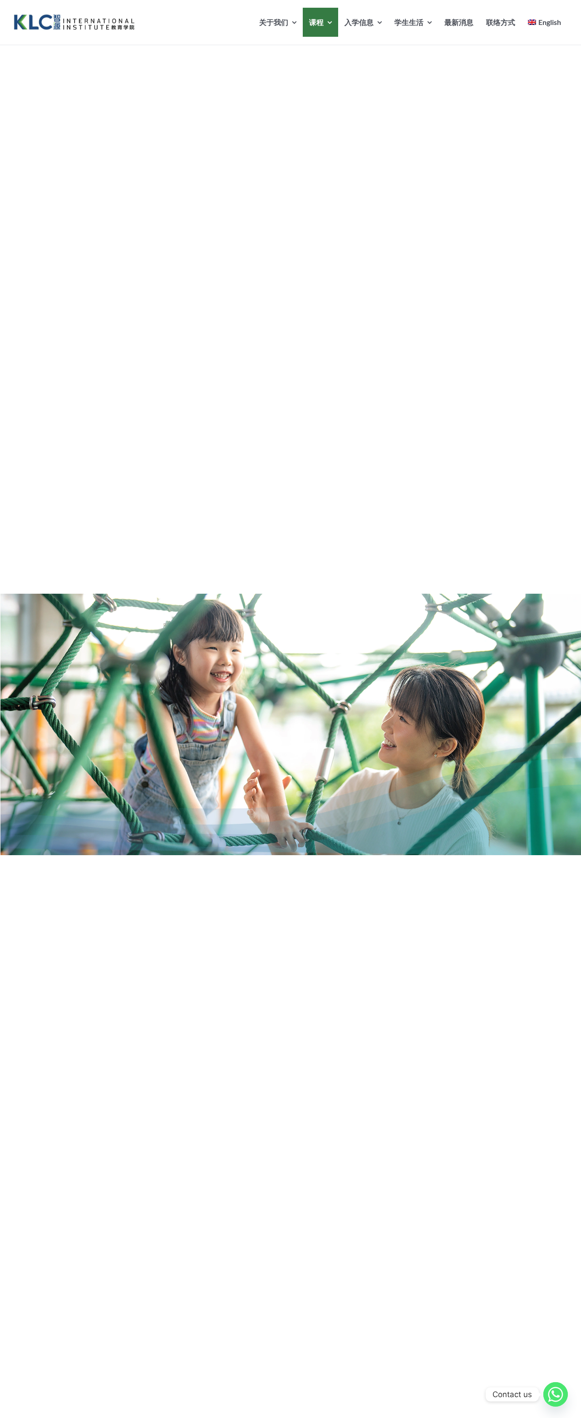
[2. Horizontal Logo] (74, 17)
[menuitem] (544, 22)
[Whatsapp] (555, 1394)
